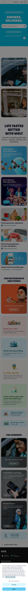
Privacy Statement (10, 577)
